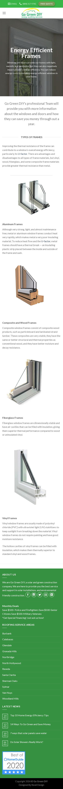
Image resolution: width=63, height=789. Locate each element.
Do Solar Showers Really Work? (26, 741)
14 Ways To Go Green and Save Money (30, 724)
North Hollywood (11, 663)
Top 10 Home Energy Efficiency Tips (29, 715)
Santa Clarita (9, 674)
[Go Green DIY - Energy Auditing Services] (31, 13)
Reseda (6, 668)
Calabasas (7, 639)
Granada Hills (9, 651)
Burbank (6, 633)
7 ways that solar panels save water (28, 733)
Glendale (7, 645)
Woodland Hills (10, 698)
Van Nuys (7, 692)
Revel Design (37, 785)
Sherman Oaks (9, 680)
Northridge (8, 657)
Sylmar (5, 686)
